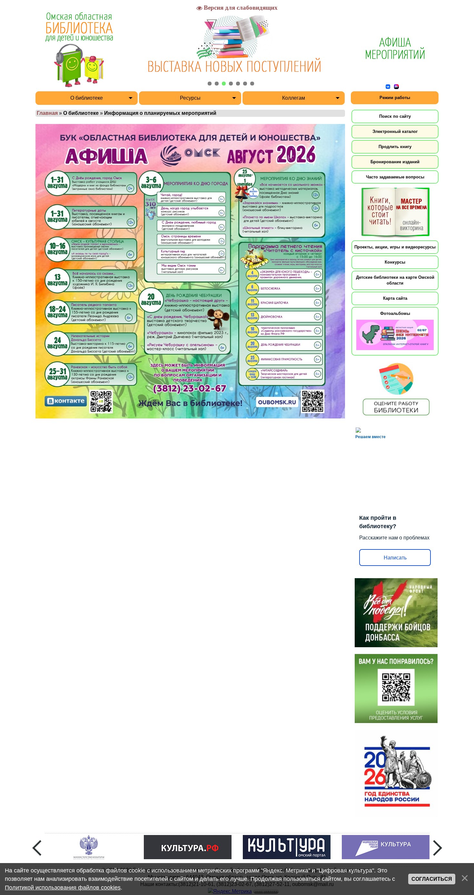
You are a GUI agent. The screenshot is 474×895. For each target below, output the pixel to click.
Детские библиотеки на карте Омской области (395, 280)
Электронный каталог (395, 131)
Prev (37, 848)
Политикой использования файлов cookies (63, 887)
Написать (395, 557)
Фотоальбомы (395, 313)
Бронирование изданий (395, 161)
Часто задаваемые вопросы (395, 177)
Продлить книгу (395, 146)
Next (437, 848)
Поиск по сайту (395, 116)
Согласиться (431, 879)
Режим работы (395, 97)
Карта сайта (395, 298)
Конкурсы (395, 262)
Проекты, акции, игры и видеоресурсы (395, 247)
